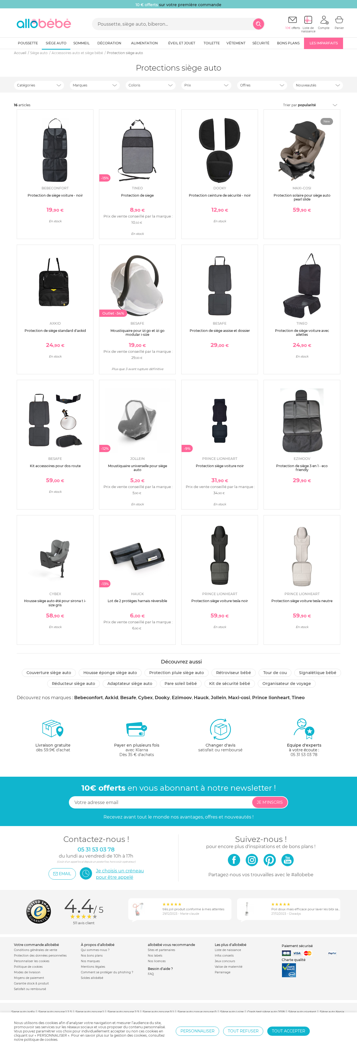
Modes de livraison (27, 972)
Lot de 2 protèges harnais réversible (137, 601)
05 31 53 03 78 (304, 754)
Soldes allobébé (92, 978)
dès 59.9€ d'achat (53, 747)
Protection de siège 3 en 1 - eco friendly (302, 468)
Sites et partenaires (161, 950)
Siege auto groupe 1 (90, 1012)
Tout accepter (288, 1031)
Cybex (145, 697)
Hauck (201, 697)
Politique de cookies (28, 967)
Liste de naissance (228, 950)
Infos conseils (224, 955)
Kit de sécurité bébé (229, 683)
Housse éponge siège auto (110, 672)
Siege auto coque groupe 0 (197, 1012)
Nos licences (157, 961)
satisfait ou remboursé (220, 747)
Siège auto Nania (332, 1012)
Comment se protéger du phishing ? (107, 972)
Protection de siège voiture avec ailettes (302, 333)
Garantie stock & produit (31, 983)
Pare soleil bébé (181, 683)
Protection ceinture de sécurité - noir (220, 195)
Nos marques (90, 961)
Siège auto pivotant (302, 1012)
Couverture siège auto (48, 672)
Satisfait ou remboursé (30, 989)
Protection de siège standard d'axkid (55, 331)
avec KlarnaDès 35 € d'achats (136, 750)
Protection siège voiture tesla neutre (301, 601)
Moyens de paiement (29, 978)
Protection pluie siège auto (176, 672)
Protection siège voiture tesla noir (219, 601)
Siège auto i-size (231, 1012)
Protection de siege (137, 195)
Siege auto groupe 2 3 (123, 1012)
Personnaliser (197, 1031)
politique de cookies (40, 1039)
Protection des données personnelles (40, 955)
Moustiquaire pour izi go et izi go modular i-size (137, 333)
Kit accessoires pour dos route (55, 466)
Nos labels (155, 955)
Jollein (218, 697)
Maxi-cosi (239, 697)
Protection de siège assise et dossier (220, 331)
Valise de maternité (228, 967)
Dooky (162, 697)
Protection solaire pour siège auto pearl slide (302, 197)
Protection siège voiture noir (220, 466)
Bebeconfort (88, 697)
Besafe (128, 697)
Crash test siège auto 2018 (265, 1012)
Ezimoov (182, 697)
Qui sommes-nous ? (95, 950)
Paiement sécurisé (297, 946)
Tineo (298, 697)
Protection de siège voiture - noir (55, 195)
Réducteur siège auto (73, 683)
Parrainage (222, 972)
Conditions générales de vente (35, 950)
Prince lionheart (271, 697)
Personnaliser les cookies (31, 961)
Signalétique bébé (317, 672)
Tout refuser (243, 1031)
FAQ (151, 974)
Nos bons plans (92, 955)
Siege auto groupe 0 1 (158, 1012)
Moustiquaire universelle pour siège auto (137, 468)
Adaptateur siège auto (129, 683)
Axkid (111, 697)
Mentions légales (93, 967)
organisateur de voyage (286, 683)
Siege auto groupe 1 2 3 (55, 1012)
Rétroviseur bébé (233, 672)
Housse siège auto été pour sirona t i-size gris (55, 603)
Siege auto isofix (23, 1012)
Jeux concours (225, 961)
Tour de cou (275, 672)
